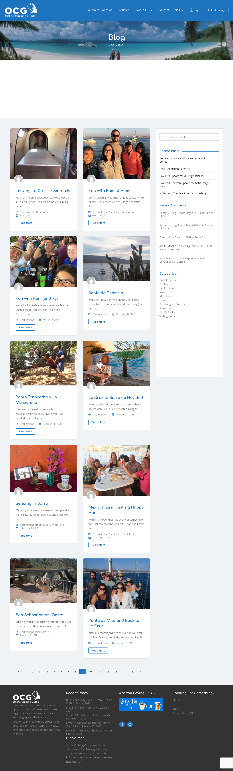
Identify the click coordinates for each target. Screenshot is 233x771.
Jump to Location (100, 10)
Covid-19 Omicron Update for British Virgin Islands (184, 184)
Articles (124, 10)
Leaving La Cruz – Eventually (43, 191)
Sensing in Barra (32, 503)
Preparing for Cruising (172, 304)
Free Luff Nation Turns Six (174, 168)
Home (111, 44)
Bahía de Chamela (105, 293)
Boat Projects (27, 212)
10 (90, 671)
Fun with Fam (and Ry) (37, 299)
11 (98, 671)
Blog (175, 708)
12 (107, 671)
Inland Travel (42, 631)
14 (124, 671)
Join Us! (178, 10)
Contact (163, 10)
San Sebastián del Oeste (39, 615)
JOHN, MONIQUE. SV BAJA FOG (178, 246)
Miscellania (114, 212)
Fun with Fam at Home (109, 191)
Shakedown (166, 308)
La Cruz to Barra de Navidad (115, 398)
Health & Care (43, 524)
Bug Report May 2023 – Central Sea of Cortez (182, 160)
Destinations (43, 212)
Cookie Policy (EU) (184, 713)
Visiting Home (129, 212)
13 (115, 671)
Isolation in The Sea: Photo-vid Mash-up (183, 193)
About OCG (144, 10)
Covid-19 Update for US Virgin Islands (181, 176)
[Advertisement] (116, 89)
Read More (25, 223)
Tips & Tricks (128, 534)
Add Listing (217, 10)
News (162, 300)
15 (133, 671)
